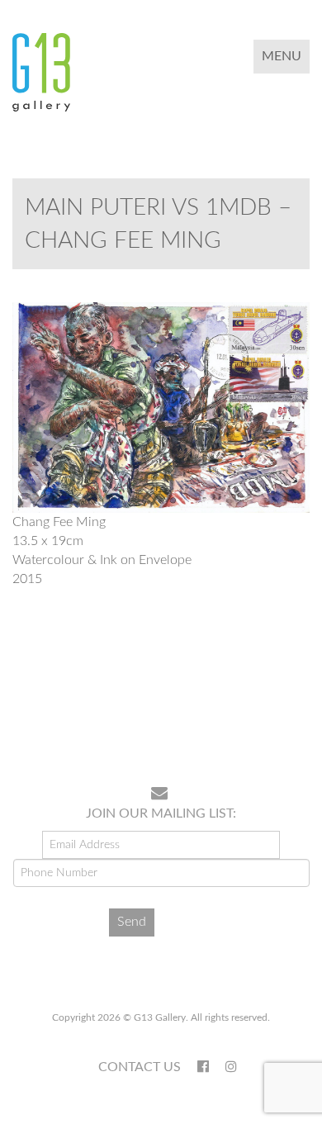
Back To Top (267, 720)
